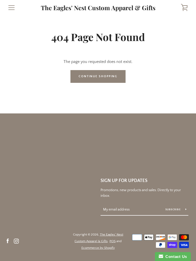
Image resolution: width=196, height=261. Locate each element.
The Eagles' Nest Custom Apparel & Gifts (98, 7)
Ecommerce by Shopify (98, 248)
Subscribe (173, 209)
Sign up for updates (124, 180)
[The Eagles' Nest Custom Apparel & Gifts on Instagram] (16, 241)
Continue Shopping (98, 76)
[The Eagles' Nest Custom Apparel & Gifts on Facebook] (7, 241)
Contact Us (175, 256)
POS (112, 241)
